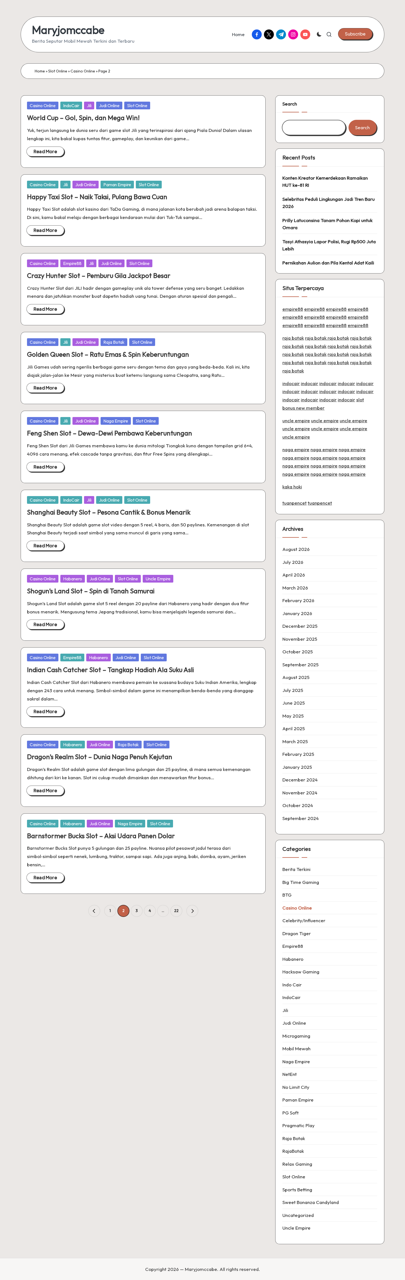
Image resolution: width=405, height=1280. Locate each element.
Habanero (72, 578)
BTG (286, 895)
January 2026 (297, 613)
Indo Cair (292, 984)
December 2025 (299, 626)
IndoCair (71, 105)
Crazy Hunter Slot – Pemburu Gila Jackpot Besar (99, 275)
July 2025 (292, 690)
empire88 (292, 309)
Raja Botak (114, 342)
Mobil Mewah (296, 1048)
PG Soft (290, 1113)
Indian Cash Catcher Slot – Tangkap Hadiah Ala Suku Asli (110, 669)
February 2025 (298, 754)
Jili (89, 105)
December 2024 (300, 780)
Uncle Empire (158, 578)
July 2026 (292, 562)
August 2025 (295, 677)
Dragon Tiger (296, 933)
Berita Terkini (296, 869)
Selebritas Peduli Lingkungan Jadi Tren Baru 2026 (328, 202)
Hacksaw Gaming (300, 972)
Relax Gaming (297, 1164)
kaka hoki (292, 486)
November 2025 (299, 639)
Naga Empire (115, 421)
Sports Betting (297, 1189)
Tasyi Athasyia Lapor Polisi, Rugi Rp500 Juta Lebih (329, 245)
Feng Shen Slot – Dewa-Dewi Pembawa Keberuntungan (109, 433)
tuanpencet (294, 503)
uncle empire (296, 420)
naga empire (295, 449)
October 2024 (297, 805)
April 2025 (293, 728)
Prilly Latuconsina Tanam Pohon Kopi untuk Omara (327, 223)
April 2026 (293, 575)
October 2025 (297, 651)
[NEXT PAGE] (192, 911)
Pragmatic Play (298, 1125)
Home (40, 71)
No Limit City (295, 1087)
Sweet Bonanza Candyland (310, 1202)
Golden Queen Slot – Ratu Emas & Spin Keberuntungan (108, 354)
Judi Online (109, 105)
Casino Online (83, 71)
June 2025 (293, 703)
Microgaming (296, 1036)
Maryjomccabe (68, 30)
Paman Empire (117, 184)
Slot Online (57, 71)
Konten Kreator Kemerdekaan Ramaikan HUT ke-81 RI (325, 181)
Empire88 (72, 263)
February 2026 (298, 600)
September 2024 (300, 818)
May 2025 (293, 716)
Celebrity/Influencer (303, 920)
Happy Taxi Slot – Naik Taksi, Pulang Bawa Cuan (97, 197)
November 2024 (299, 792)
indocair (291, 383)
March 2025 (295, 741)
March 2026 (295, 588)
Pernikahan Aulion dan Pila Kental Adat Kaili (328, 263)
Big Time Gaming (300, 882)
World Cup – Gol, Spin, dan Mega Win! (83, 117)
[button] (355, 34)
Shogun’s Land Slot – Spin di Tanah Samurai (91, 591)
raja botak (293, 338)
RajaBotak (293, 1151)
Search (289, 104)
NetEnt (289, 1074)
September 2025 (300, 664)
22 (176, 910)
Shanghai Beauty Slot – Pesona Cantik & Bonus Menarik (108, 512)
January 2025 (297, 767)
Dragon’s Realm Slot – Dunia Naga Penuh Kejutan (99, 757)
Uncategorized (298, 1215)
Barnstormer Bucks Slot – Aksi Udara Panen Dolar (101, 836)
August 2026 (296, 549)
